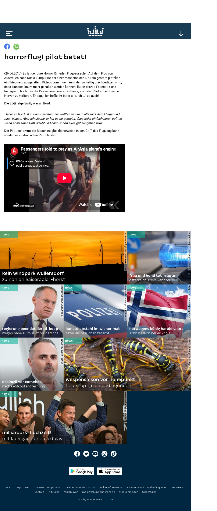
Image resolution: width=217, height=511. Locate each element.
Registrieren (23, 487)
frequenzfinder (128, 491)
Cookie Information (110, 487)
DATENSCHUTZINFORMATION (80, 487)
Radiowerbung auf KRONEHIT (98, 491)
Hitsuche (54, 491)
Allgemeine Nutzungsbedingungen (147, 487)
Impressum (178, 487)
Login (8, 487)
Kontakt (40, 491)
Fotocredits (149, 491)
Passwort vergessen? (47, 487)
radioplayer (71, 491)
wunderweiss (94, 499)
